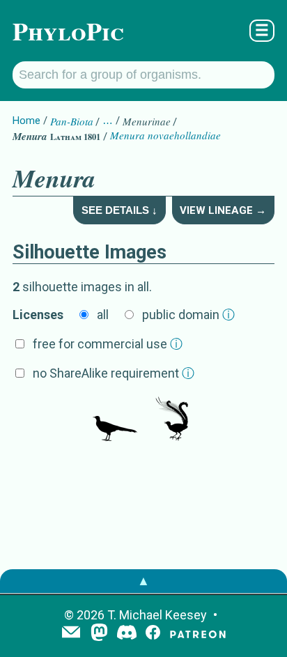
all (103, 314)
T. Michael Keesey (157, 615)
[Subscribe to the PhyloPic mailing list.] (71, 633)
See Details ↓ (119, 210)
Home (26, 120)
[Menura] (115, 420)
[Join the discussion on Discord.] (127, 633)
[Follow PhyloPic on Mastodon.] (99, 634)
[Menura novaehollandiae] (172, 420)
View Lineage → (223, 210)
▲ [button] (143, 580)
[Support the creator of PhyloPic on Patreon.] (198, 633)
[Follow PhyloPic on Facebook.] (153, 633)
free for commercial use (108, 344)
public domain (188, 314)
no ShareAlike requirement (113, 373)
